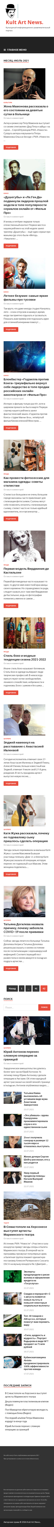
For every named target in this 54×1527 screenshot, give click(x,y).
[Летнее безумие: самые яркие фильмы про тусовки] (27, 274)
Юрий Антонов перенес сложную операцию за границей (21, 1055)
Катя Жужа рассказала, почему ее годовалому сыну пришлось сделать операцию (26, 837)
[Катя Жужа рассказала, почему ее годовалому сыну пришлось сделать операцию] (27, 812)
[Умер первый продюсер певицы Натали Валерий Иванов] (13, 1182)
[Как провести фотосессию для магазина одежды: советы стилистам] (27, 456)
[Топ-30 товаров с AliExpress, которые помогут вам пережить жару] (13, 1326)
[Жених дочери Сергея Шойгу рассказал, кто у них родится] (13, 1166)
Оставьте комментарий (13, 118)
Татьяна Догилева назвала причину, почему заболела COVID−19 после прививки (23, 928)
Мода (6, 474)
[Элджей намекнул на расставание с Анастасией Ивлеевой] (27, 721)
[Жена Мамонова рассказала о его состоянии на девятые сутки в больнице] (27, 85)
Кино (6, 193)
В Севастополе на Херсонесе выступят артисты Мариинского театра (25, 1230)
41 (36, 988)
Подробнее (11, 147)
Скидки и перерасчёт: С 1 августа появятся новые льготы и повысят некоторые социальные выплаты (37, 1299)
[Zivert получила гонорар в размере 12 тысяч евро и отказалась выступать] (13, 1147)
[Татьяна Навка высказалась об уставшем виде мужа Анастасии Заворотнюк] (13, 1103)
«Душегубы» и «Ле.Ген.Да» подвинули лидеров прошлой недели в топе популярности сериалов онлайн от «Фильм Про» (26, 204)
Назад (12, 988)
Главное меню (17, 49)
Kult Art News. (24, 22)
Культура (8, 102)
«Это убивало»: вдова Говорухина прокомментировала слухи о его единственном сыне (36, 1121)
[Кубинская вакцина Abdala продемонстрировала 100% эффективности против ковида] (13, 1367)
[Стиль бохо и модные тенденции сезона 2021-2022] (27, 634)
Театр (6, 1223)
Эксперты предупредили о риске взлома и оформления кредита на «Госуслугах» (37, 1277)
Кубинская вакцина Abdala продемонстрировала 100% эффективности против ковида (36, 1363)
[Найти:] (27, 1007)
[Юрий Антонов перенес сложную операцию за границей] (27, 1045)
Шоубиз (7, 739)
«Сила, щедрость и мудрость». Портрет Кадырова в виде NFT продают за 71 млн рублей (36, 1341)
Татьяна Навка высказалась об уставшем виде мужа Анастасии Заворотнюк (36, 1099)
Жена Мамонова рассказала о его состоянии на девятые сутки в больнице (26, 110)
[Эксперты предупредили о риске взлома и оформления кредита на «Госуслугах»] (13, 1281)
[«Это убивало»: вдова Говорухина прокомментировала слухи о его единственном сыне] (13, 1125)
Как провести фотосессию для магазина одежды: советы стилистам (26, 481)
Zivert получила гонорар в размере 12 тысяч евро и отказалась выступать (37, 1142)
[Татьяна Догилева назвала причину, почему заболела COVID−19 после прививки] (27, 902)
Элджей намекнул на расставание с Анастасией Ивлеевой (24, 746)
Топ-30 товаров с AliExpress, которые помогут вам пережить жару (37, 1320)
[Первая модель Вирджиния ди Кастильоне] (27, 547)
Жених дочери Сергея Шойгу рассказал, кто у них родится (37, 1159)
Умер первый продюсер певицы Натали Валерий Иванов (34, 1177)
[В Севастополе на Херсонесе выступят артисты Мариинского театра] (27, 1220)
